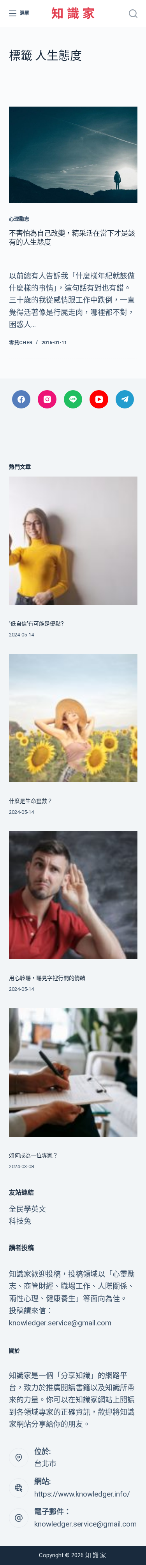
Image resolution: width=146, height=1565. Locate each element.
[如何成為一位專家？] (73, 1072)
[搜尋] (133, 13)
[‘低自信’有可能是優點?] (73, 541)
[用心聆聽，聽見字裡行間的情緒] (73, 895)
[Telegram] (125, 399)
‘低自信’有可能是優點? (36, 623)
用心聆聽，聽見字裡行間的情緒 (47, 978)
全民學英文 (27, 1209)
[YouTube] (99, 399)
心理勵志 (19, 219)
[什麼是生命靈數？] (73, 718)
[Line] (73, 399)
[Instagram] (47, 399)
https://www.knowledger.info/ (82, 1494)
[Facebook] (21, 399)
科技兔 (20, 1221)
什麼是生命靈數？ (31, 801)
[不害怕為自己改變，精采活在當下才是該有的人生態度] (73, 155)
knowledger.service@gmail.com (85, 1523)
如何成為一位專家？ (33, 1155)
